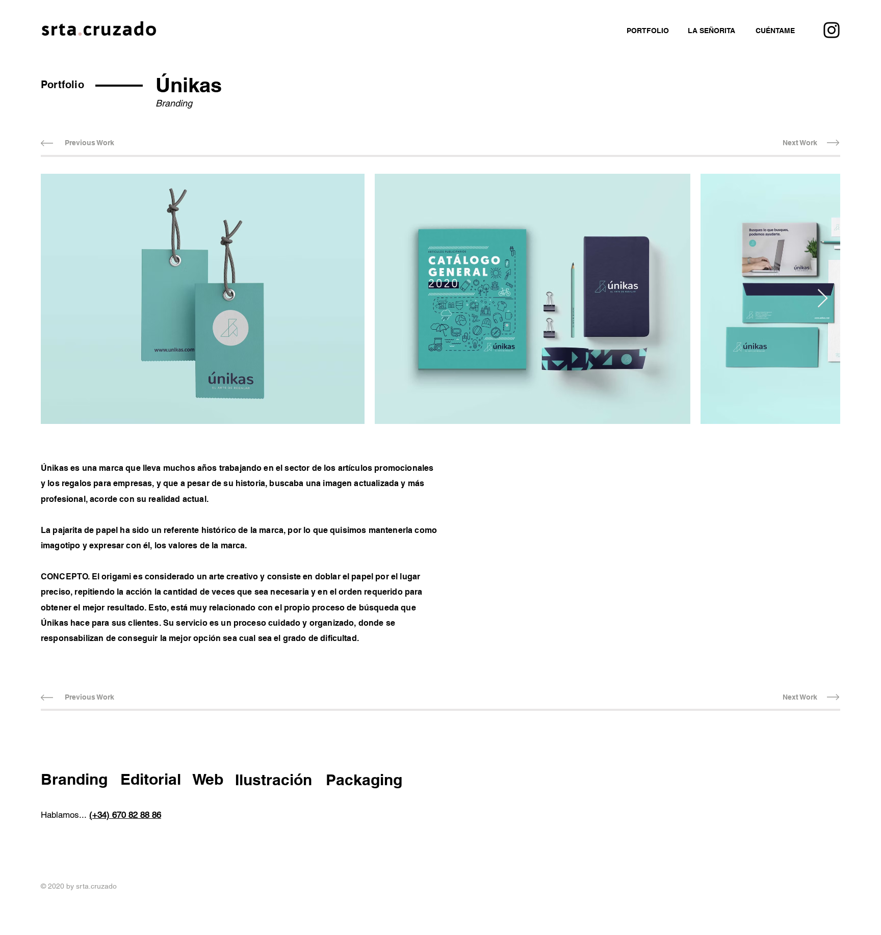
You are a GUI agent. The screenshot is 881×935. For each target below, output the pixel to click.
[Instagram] (831, 30)
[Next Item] (822, 299)
